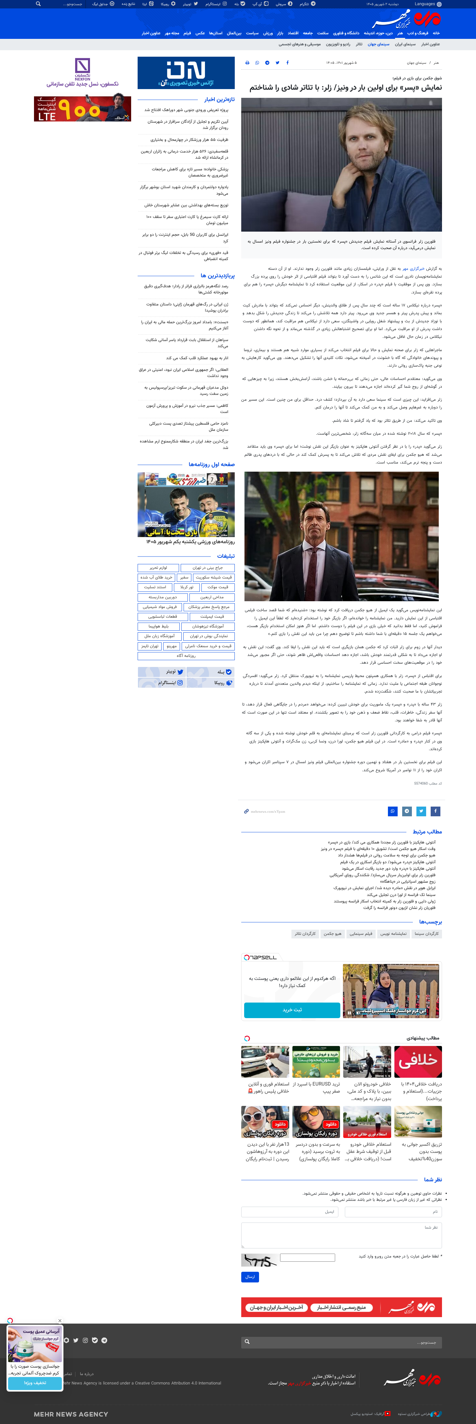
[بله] (95, 1341)
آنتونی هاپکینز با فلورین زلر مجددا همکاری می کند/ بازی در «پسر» (382, 842)
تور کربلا (186, 587)
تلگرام (305, 4)
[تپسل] (247, 957)
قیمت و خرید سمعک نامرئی (208, 646)
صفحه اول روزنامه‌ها (212, 465)
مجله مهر (172, 33)
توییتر (187, 4)
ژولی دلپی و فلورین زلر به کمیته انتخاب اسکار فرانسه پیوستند (385, 901)
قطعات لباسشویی (162, 617)
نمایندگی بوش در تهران (209, 636)
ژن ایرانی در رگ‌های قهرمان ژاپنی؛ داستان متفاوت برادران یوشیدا (187, 307)
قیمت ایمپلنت (212, 617)
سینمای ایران (405, 44)
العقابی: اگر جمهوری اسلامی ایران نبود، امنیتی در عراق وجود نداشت (183, 373)
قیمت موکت (218, 587)
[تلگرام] (104, 1341)
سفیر (184, 577)
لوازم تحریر (158, 568)
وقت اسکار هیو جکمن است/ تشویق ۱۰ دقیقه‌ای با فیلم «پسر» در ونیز (378, 849)
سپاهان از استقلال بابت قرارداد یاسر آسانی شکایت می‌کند (187, 343)
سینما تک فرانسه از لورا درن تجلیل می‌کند (401, 895)
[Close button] (60, 1320)
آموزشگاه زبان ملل (159, 636)
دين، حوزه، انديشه (378, 33)
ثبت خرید (292, 1010)
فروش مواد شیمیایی (160, 607)
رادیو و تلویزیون (338, 44)
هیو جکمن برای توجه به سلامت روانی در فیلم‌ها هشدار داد (387, 855)
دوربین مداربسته (163, 597)
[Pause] (349, 1013)
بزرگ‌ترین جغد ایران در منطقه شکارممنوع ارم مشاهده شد (184, 444)
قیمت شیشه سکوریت (214, 577)
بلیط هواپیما (159, 626)
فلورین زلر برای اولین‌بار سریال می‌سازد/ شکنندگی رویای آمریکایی (383, 875)
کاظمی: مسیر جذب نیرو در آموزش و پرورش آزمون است (187, 409)
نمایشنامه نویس (393, 934)
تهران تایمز (149, 646)
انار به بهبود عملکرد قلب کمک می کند (197, 358)
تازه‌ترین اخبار (219, 100)
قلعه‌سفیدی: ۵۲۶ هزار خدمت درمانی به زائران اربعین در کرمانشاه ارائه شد (184, 154)
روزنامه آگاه (186, 656)
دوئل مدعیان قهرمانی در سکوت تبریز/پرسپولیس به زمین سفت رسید (186, 391)
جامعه (308, 33)
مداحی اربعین (212, 597)
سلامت (323, 33)
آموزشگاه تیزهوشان (208, 626)
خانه (436, 33)
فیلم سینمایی (361, 934)
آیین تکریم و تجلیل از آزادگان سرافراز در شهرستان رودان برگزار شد (188, 125)
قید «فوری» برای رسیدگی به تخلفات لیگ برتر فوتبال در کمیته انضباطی (183, 256)
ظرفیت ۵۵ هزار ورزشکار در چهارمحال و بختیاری (189, 140)
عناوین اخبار (430, 44)
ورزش (268, 33)
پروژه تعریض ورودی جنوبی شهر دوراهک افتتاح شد (186, 110)
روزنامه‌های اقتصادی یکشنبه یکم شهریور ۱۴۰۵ (165, 542)
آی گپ (258, 4)
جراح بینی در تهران (208, 568)
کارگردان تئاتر (305, 934)
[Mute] (358, 1013)
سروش (281, 4)
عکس (200, 33)
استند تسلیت (155, 587)
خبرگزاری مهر (413, 269)
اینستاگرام (213, 4)
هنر (400, 33)
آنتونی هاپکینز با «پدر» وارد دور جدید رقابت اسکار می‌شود (389, 869)
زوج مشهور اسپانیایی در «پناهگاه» (408, 882)
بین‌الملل (234, 33)
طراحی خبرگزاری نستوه (414, 1414)
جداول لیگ (100, 4)
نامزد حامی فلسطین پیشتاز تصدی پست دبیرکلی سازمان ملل (188, 426)
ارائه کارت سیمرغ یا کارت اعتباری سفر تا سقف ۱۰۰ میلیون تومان (187, 220)
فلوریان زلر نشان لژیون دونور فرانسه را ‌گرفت (399, 908)
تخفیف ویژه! (35, 1383)
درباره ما (87, 1374)
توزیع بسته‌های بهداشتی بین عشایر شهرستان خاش (186, 205)
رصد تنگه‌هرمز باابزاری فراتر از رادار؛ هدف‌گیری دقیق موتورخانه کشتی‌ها (186, 289)
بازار (280, 33)
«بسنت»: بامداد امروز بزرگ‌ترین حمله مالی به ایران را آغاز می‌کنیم (184, 325)
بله (237, 4)
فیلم (187, 33)
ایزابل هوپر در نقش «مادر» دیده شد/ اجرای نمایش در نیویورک (385, 888)
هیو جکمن (333, 934)
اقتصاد (293, 33)
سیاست (252, 33)
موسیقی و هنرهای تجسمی (300, 44)
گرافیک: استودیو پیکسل (368, 1414)
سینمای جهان (379, 44)
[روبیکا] (66, 1341)
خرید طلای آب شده (156, 577)
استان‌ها (215, 33)
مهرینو (172, 646)
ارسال (250, 1277)
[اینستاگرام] (85, 1341)
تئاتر (359, 44)
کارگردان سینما (427, 934)
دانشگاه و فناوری (346, 33)
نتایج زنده (129, 4)
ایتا (145, 4)
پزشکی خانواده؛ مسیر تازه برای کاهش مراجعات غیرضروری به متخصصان (190, 172)
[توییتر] (76, 1341)
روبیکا (165, 4)
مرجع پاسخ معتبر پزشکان (209, 607)
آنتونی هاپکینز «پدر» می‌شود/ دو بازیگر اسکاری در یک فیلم (388, 862)
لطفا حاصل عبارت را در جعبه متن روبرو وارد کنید (400, 1257)
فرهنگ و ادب (417, 33)
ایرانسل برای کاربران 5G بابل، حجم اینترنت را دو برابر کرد (185, 238)
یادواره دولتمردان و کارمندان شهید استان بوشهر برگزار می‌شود (184, 190)
